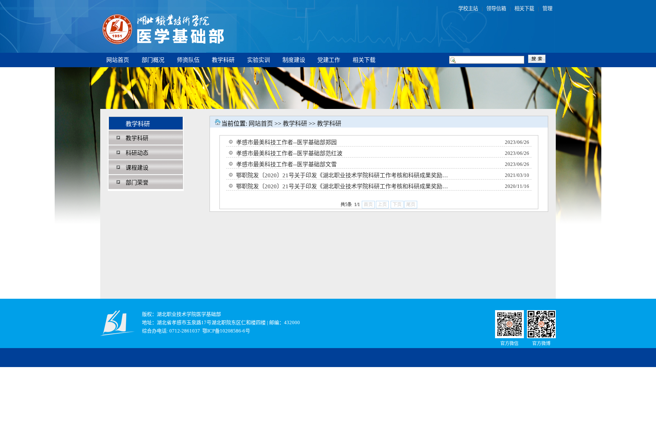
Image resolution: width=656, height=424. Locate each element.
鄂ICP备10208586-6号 (226, 331)
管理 (547, 8)
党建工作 (328, 60)
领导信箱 (496, 8)
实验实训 (258, 60)
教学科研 (223, 60)
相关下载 (524, 8)
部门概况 (153, 60)
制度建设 (293, 60)
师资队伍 (188, 60)
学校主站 (468, 8)
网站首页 (117, 60)
